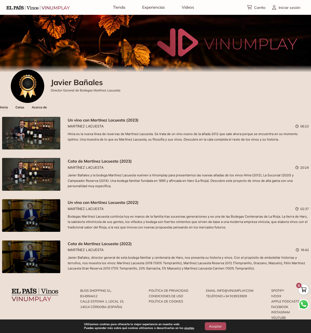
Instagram (280, 312)
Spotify (277, 291)
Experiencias (153, 7)
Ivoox (276, 296)
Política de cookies (166, 301)
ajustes (189, 328)
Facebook (279, 307)
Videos (188, 7)
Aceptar (215, 326)
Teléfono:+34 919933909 (226, 296)
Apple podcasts (285, 301)
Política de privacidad (168, 291)
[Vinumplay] (38, 7)
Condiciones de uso (166, 296)
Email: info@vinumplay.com (229, 291)
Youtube (278, 318)
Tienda (119, 7)
